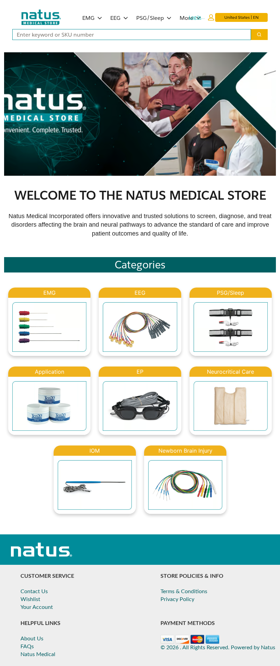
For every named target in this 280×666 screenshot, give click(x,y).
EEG (115, 18)
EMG (88, 18)
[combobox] (129, 34)
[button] (201, 17)
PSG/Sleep (150, 18)
